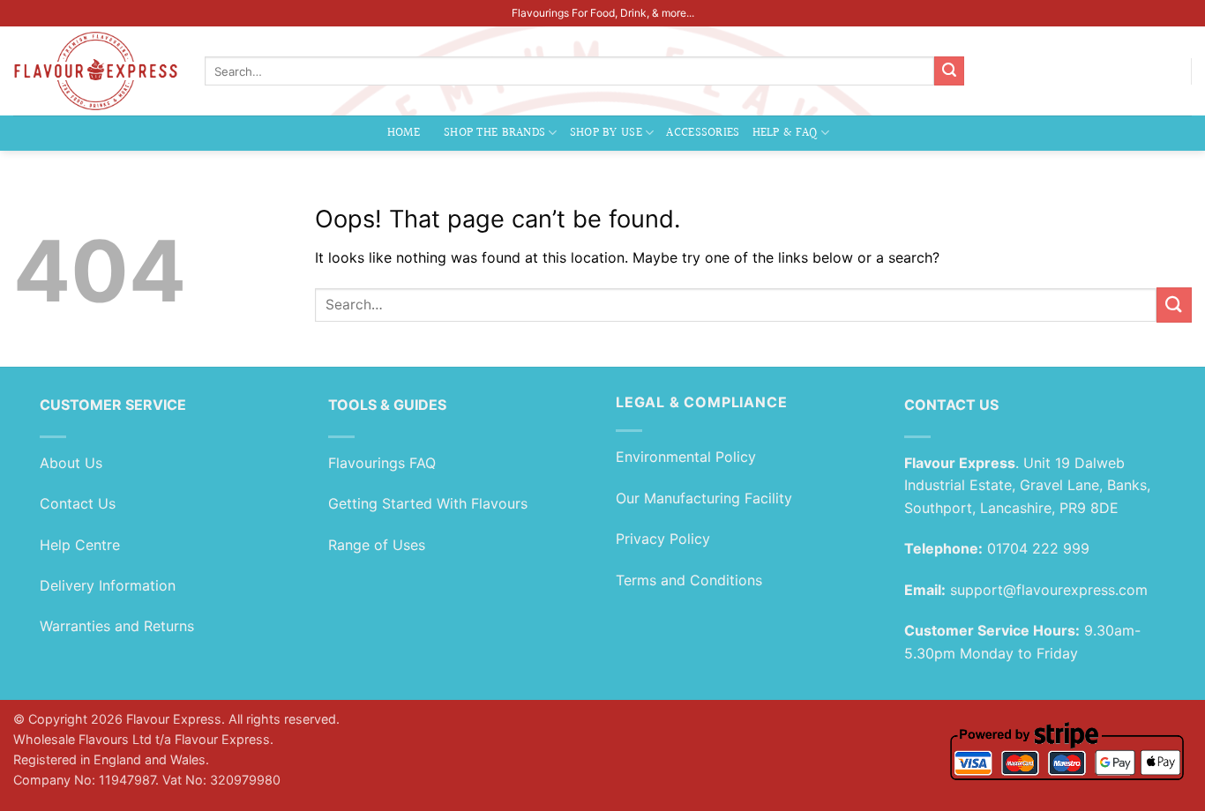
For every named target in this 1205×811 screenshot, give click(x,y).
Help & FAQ (785, 133)
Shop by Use (606, 133)
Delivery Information (108, 585)
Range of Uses (376, 545)
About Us (71, 463)
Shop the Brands (494, 133)
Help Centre (80, 545)
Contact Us (78, 503)
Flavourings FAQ (382, 463)
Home (403, 133)
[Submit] (949, 71)
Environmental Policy (686, 456)
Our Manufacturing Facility (704, 498)
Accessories (702, 133)
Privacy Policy (663, 538)
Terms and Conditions (689, 580)
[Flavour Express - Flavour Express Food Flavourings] (95, 71)
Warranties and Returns (117, 626)
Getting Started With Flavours (428, 503)
